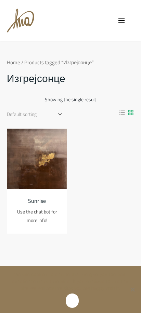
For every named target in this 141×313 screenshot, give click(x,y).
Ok (72, 300)
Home (13, 62)
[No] (132, 293)
